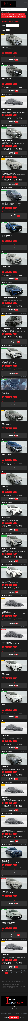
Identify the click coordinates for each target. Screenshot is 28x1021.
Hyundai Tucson (11, 14)
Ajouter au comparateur (7, 63)
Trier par (3, 25)
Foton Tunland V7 (21, 16)
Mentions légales (14, 1008)
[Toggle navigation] (25, 3)
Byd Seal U (4, 14)
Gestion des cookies (14, 1011)
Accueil (14, 1006)
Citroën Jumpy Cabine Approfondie (9, 16)
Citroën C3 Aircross (20, 14)
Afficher (3, 30)
